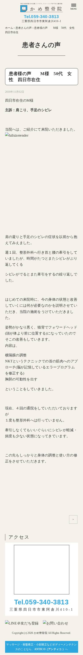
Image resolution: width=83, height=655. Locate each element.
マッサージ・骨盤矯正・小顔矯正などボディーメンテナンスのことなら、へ (41, 647)
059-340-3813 (45, 16)
